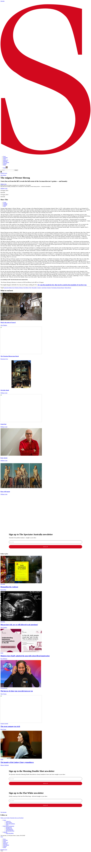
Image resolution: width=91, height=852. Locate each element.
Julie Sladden (4, 627)
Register (2, 173)
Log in (5, 173)
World (2, 653)
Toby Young (3, 694)
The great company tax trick (10, 726)
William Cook (3, 184)
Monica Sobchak (5, 765)
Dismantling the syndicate (9, 587)
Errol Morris (26, 287)
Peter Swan (3, 729)
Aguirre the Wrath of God (9, 287)
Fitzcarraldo (34, 287)
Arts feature (3, 175)
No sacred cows (4, 688)
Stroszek (49, 287)
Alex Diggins (4, 325)
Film (30, 287)
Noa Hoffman (4, 658)
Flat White (3, 584)
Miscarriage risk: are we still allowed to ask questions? (19, 624)
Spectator (2, 1)
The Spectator (3, 812)
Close (2, 836)
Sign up (45, 546)
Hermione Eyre (4, 359)
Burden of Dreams (19, 287)
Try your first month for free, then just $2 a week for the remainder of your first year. (62, 285)
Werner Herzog (68, 287)
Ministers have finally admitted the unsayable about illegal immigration (25, 656)
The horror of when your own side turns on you (17, 691)
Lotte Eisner (44, 287)
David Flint (3, 589)
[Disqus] (45, 512)
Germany (39, 287)
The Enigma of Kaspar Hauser (57, 287)
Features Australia (4, 723)
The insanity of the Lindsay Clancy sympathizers (17, 762)
